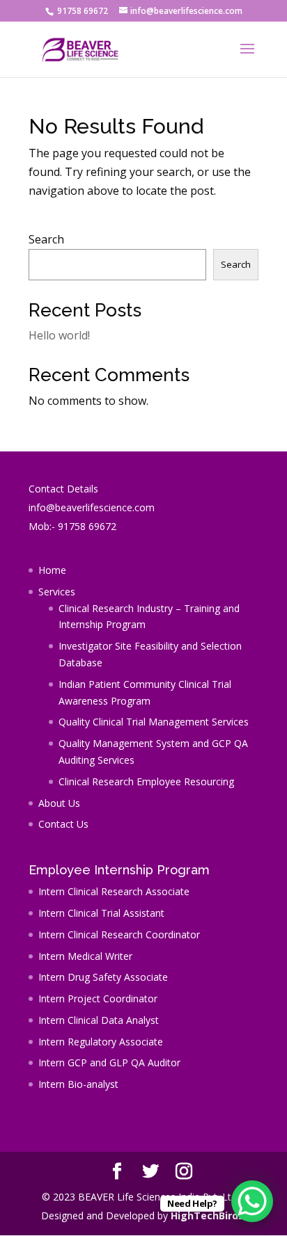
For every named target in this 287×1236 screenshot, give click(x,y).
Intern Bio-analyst (78, 1084)
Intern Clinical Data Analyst (98, 1020)
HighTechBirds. (209, 1215)
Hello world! (59, 335)
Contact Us (63, 823)
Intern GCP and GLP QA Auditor (109, 1062)
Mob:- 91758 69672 (72, 526)
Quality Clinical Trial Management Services (154, 721)
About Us (59, 803)
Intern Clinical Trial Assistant (101, 913)
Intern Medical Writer (85, 956)
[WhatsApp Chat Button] (252, 1201)
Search (46, 239)
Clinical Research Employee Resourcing (146, 781)
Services (56, 591)
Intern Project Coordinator (97, 998)
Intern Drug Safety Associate (103, 977)
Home (52, 570)
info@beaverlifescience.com (92, 507)
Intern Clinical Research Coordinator (119, 934)
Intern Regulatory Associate (100, 1041)
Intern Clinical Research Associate (113, 891)
